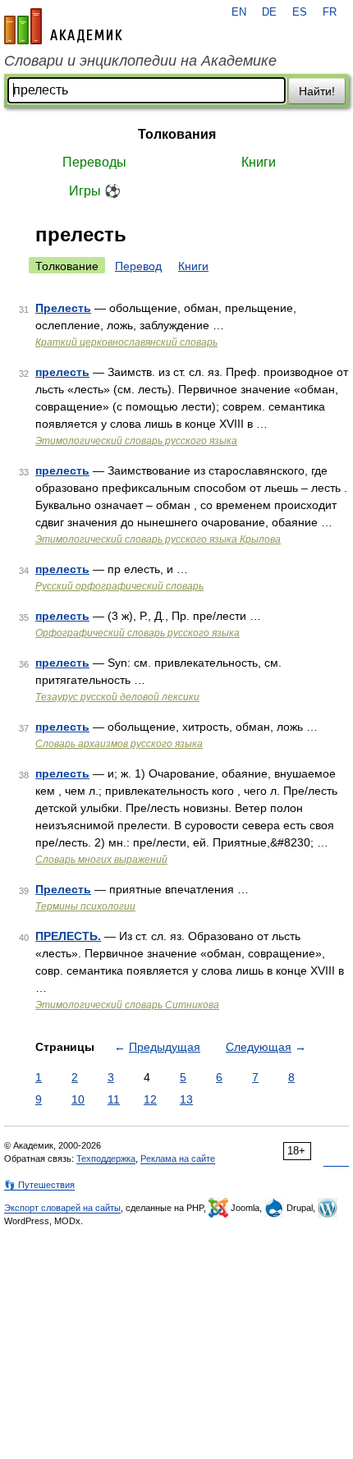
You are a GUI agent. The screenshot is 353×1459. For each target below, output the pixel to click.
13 (186, 1099)
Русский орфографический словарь (119, 586)
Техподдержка (105, 1158)
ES (299, 12)
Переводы (94, 162)
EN (239, 12)
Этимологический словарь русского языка (136, 441)
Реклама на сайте (177, 1158)
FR (330, 12)
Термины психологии (85, 906)
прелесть (62, 372)
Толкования (177, 134)
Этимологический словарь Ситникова (127, 1005)
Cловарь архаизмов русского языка (119, 744)
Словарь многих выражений (101, 859)
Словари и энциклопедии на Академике (140, 61)
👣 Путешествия (39, 1185)
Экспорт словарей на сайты (62, 1208)
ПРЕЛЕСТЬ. (68, 936)
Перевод (138, 266)
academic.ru (63, 26)
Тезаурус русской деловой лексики (117, 697)
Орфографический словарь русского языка (137, 633)
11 (114, 1099)
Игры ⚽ (95, 191)
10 (78, 1099)
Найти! (317, 91)
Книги (258, 162)
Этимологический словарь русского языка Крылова (158, 539)
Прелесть (63, 307)
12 (150, 1099)
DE (269, 12)
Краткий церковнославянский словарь (126, 342)
